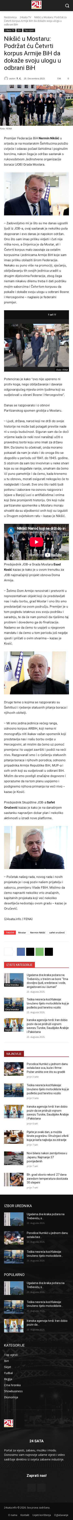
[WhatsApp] (39, 952)
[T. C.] (6, 79)
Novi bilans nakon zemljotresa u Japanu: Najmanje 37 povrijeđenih (47, 1157)
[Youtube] (41, 1488)
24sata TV (25, 17)
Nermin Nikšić (37, 932)
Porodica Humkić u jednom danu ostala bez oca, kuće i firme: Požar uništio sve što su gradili (47, 1067)
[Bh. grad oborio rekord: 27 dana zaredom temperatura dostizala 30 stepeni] (14, 1179)
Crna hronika (12, 984)
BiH (19, 30)
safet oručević (57, 932)
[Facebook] (21, 952)
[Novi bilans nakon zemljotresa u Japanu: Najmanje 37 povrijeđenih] (14, 1158)
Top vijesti (29, 30)
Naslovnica (10, 17)
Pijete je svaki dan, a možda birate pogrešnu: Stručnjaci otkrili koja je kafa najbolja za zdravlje (48, 1136)
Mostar (22, 932)
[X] (30, 952)
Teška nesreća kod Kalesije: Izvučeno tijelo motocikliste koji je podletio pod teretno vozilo (48, 1003)
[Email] (49, 952)
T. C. (18, 78)
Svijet (8, 1029)
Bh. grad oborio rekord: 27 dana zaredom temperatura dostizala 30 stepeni (47, 1178)
